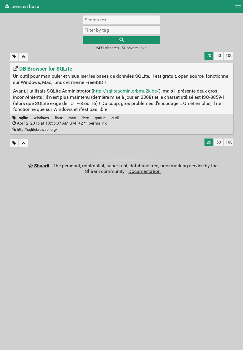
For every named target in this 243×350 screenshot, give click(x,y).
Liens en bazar (25, 6)
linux (59, 118)
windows (41, 118)
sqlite (23, 118)
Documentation (144, 171)
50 (218, 55)
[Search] (121, 40)
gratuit (100, 118)
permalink (61, 123)
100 (229, 55)
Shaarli (41, 165)
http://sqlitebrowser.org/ (36, 129)
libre (85, 118)
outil (115, 118)
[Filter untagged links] (14, 57)
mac (72, 118)
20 (209, 55)
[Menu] (238, 8)
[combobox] (121, 30)
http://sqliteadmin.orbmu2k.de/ (126, 91)
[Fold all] (23, 57)
